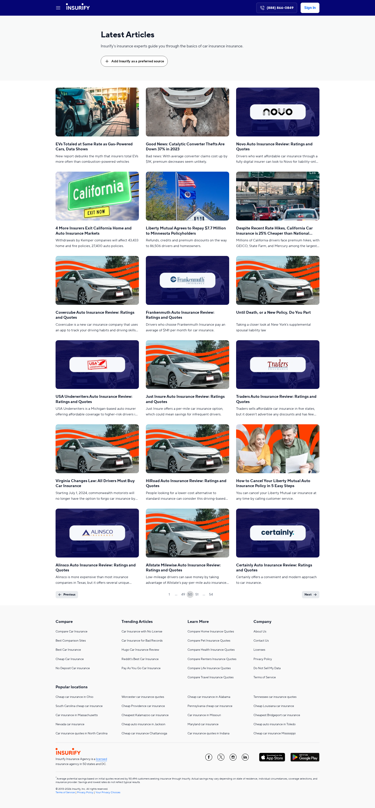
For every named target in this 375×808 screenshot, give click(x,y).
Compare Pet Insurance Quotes (209, 641)
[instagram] (233, 757)
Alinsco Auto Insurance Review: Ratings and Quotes (96, 568)
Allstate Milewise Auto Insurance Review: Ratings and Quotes (183, 568)
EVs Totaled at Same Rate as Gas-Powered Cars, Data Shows (94, 147)
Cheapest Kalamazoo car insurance (145, 715)
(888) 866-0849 (280, 8)
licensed (101, 759)
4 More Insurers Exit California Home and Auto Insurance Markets (94, 231)
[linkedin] (245, 757)
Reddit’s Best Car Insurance (140, 659)
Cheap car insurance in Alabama (209, 697)
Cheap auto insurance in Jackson (143, 724)
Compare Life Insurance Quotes (209, 668)
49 (183, 594)
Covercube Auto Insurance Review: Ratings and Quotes (95, 315)
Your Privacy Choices (107, 792)
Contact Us (261, 641)
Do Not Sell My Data (267, 668)
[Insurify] (78, 7)
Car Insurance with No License (142, 632)
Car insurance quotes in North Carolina (81, 733)
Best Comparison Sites (71, 641)
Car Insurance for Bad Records (142, 641)
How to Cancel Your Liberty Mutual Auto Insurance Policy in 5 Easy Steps (273, 483)
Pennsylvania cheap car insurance (210, 706)
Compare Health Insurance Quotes (211, 650)
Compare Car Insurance (71, 632)
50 (190, 594)
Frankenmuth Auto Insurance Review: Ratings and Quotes (180, 315)
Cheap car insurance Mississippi (274, 733)
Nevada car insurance (70, 724)
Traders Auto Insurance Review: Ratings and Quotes (276, 399)
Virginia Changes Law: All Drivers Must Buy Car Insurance (95, 483)
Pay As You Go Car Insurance (141, 668)
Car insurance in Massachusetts (77, 715)
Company (262, 621)
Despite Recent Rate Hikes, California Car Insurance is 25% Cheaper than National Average (274, 231)
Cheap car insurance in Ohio (74, 697)
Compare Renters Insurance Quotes (212, 659)
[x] (220, 757)
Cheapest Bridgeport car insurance (276, 715)
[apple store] (272, 757)
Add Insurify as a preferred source (137, 61)
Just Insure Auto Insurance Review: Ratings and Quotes (185, 399)
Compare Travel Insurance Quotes (211, 677)
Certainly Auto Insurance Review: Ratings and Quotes (274, 568)
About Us (259, 632)
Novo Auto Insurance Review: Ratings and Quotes (274, 147)
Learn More (198, 621)
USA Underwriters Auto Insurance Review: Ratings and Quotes (94, 399)
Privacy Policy (262, 659)
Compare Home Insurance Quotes (211, 632)
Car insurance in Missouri (204, 715)
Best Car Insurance (68, 650)
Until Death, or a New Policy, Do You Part (273, 312)
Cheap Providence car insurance (143, 706)
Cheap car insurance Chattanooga (144, 733)
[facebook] (208, 757)
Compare (64, 621)
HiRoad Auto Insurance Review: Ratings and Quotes (186, 483)
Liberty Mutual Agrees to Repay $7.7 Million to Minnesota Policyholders (186, 231)
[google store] (304, 757)
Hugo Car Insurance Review (140, 650)
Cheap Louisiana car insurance (273, 706)
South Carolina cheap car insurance (79, 706)
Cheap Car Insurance (70, 659)
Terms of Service (264, 677)
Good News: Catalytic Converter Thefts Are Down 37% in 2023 (185, 147)
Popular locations (71, 687)
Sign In (310, 8)
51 (197, 594)
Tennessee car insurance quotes (274, 697)
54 (211, 594)
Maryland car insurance (203, 724)
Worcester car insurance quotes (143, 697)
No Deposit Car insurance (73, 668)
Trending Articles (137, 621)
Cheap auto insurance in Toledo (274, 724)
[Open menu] (58, 8)
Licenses (259, 650)
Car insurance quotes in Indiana (208, 733)
